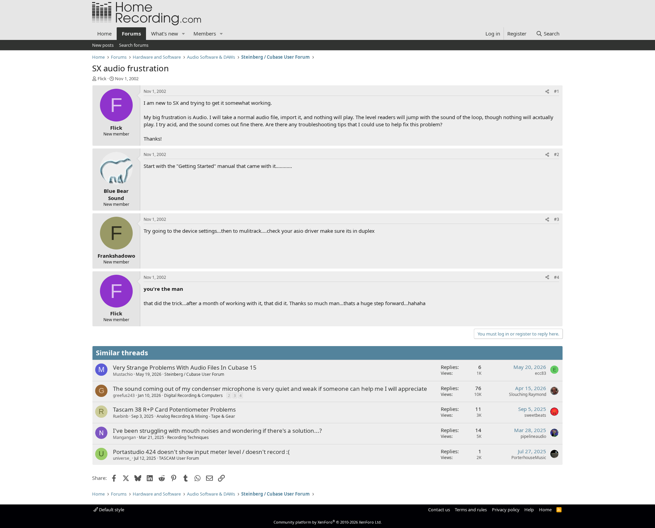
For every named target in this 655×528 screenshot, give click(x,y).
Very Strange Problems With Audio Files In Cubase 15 (185, 367)
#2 (556, 154)
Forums (131, 33)
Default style (111, 509)
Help (529, 509)
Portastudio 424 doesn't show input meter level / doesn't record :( (201, 452)
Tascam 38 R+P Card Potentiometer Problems (174, 409)
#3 (556, 219)
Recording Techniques (188, 437)
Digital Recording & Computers (193, 395)
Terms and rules (471, 509)
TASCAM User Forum (179, 458)
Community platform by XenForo (328, 522)
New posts (103, 45)
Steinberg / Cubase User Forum (194, 374)
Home (104, 33)
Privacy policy (506, 509)
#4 (556, 277)
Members (204, 33)
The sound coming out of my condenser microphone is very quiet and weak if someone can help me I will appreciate (270, 389)
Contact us (439, 509)
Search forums (133, 45)
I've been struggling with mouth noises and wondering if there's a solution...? (217, 430)
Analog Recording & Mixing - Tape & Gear (196, 416)
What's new (164, 33)
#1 (556, 91)
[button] (183, 33)
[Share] (547, 92)
